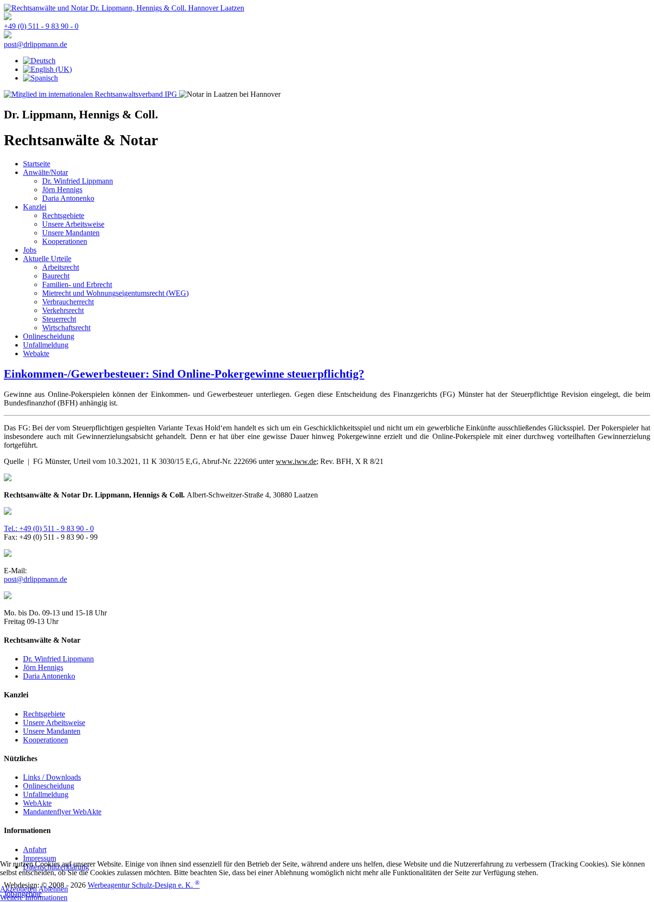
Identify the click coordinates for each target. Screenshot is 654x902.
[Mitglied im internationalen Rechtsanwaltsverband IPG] (91, 94)
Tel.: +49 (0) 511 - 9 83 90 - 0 (49, 528)
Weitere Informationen (34, 897)
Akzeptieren (18, 889)
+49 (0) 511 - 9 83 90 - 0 (41, 26)
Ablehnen (53, 889)
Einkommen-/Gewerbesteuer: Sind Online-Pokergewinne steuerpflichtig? (184, 374)
